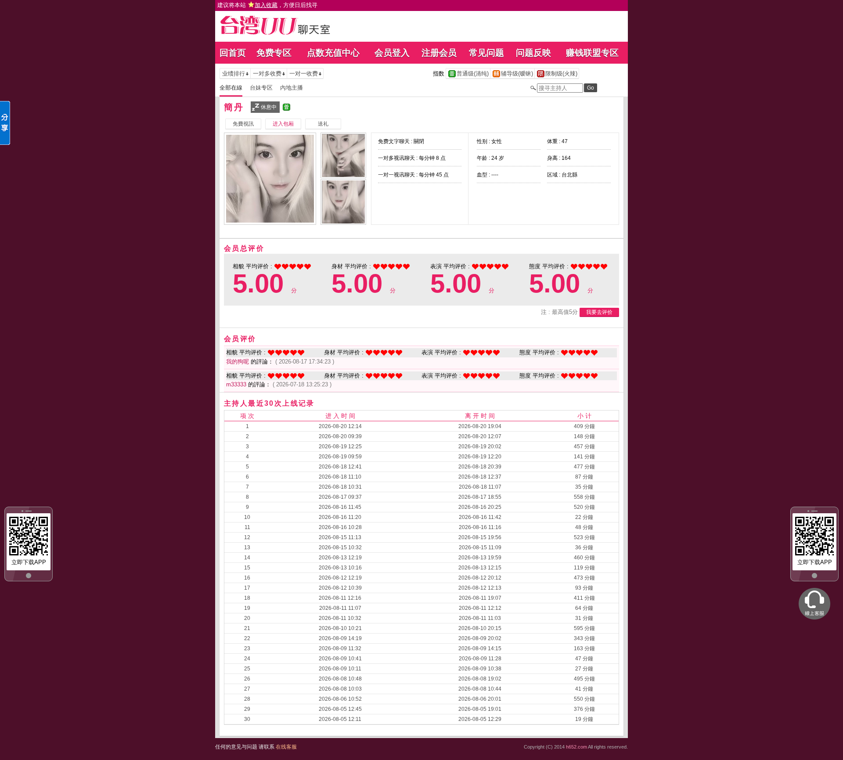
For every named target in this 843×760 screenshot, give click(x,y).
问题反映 (533, 53)
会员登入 (392, 53)
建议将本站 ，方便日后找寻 (267, 5)
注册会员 (439, 53)
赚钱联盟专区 (592, 53)
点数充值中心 (333, 53)
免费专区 (274, 53)
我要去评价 (599, 312)
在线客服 (286, 747)
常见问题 (486, 53)
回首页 (233, 53)
